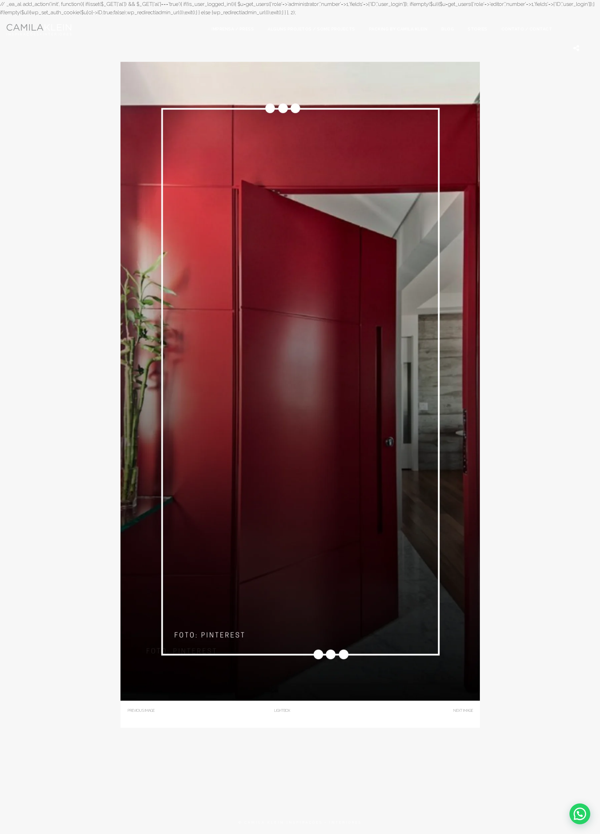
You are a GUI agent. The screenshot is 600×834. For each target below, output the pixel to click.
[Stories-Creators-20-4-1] (300, 699)
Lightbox (282, 710)
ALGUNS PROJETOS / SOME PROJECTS (311, 29)
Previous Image (141, 710)
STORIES (478, 29)
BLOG (447, 29)
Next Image (463, 710)
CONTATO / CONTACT (526, 29)
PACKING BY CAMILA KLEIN (398, 29)
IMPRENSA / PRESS (232, 29)
